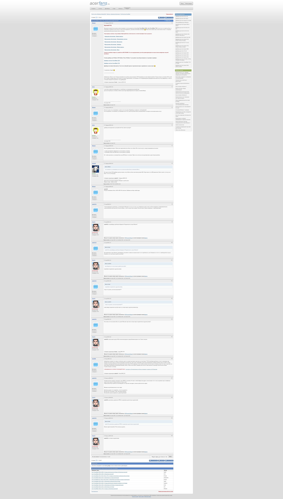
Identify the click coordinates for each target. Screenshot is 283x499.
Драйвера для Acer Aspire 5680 (182, 49)
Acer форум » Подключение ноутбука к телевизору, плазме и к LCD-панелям (141, 369)
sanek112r (94, 204)
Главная (93, 8)
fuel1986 (94, 358)
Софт (114, 8)
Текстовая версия (95, 491)
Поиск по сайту (135, 496)
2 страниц (93, 17)
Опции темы (168, 20)
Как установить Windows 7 (181, 86)
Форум (127, 8)
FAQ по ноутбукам (128, 237)
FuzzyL (93, 222)
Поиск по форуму (169, 14)
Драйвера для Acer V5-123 (181, 51)
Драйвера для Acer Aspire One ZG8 (183, 37)
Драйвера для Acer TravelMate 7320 (112, 60)
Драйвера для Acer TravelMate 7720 (112, 63)
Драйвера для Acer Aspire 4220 (182, 55)
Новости (120, 8)
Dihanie (94, 23)
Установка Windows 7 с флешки (182, 109)
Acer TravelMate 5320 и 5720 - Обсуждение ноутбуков (103, 486)
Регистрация (188, 3)
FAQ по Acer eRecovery (180, 130)
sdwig (93, 86)
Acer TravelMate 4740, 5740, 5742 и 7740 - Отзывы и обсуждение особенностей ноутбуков (110, 475)
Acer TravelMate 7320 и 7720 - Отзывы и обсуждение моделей (105, 488)
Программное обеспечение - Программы (113, 41)
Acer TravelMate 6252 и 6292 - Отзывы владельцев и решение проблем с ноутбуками (109, 483)
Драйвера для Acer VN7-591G (182, 18)
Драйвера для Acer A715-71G (182, 16)
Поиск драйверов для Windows (182, 22)
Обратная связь (147, 496)
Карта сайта (141, 496)
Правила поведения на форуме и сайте (166, 491)
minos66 (94, 163)
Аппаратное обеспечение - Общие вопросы (114, 36)
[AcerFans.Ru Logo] (100, 3)
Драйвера (107, 8)
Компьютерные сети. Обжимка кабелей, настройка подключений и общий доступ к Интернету (183, 73)
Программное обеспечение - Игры (112, 49)
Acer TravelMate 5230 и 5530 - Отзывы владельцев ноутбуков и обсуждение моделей (109, 472)
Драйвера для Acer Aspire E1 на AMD (183, 20)
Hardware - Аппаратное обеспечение (113, 14)
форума (145, 237)
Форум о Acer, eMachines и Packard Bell (99, 14)
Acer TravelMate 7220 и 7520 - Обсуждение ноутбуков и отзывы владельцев (107, 485)
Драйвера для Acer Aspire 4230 (182, 53)
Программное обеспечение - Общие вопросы (114, 47)
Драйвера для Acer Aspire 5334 (182, 57)
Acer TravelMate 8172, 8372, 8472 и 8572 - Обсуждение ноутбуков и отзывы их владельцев (110, 479)
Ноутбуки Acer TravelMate (125, 14)
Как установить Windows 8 (181, 95)
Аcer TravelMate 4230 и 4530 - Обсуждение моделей (102, 474)
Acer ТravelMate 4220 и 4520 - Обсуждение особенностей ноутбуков (106, 481)
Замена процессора (180, 124)
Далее (100, 17)
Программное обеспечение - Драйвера (113, 44)
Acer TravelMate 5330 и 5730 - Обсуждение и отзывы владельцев (105, 477)
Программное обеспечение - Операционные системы (116, 39)
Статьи (100, 8)
